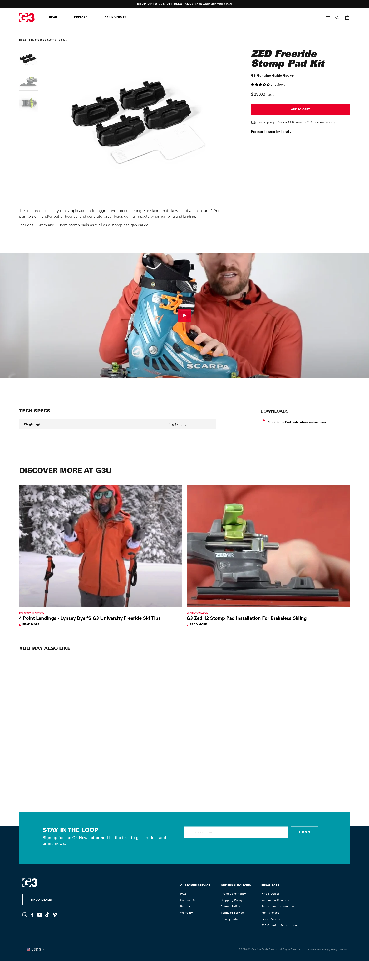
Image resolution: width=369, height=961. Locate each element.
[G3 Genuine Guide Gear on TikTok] (47, 914)
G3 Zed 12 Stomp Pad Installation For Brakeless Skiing (247, 618)
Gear (53, 17)
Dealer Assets (270, 919)
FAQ (183, 893)
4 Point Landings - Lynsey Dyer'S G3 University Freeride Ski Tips (90, 618)
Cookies (342, 949)
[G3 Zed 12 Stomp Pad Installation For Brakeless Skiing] (268, 546)
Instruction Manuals (275, 900)
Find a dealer (41, 900)
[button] (261, 84)
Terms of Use (314, 949)
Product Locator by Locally (271, 132)
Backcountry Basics (31, 612)
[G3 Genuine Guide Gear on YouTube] (39, 914)
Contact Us (187, 900)
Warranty (186, 912)
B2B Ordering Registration (279, 925)
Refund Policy (230, 906)
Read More (30, 625)
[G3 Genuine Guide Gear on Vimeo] (54, 914)
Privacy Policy (230, 919)
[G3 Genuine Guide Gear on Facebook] (32, 914)
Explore (80, 17)
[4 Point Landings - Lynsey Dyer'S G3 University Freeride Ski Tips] (100, 546)
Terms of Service (232, 912)
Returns (185, 906)
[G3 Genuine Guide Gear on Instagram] (24, 914)
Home (22, 39)
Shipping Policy (232, 900)
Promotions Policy (233, 893)
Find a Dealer (270, 893)
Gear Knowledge (197, 612)
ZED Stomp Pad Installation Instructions (297, 422)
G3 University (115, 17)
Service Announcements (278, 906)
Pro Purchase (270, 912)
